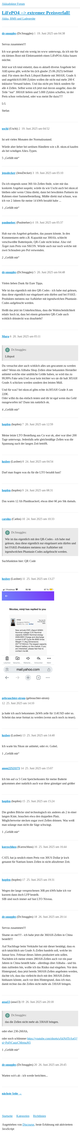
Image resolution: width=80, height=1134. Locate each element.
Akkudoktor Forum (13, 3)
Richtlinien (39, 1116)
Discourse (28, 1124)
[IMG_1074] (28, 634)
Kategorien (22, 1116)
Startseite (7, 1116)
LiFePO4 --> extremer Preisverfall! (36, 12)
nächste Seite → (12, 1093)
